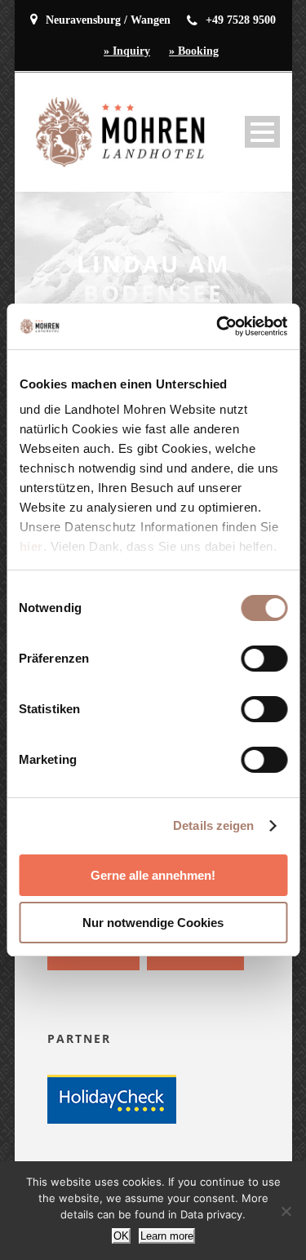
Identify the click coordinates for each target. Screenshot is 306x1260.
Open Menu (262, 132)
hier (30, 546)
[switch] (264, 659)
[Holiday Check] (111, 1098)
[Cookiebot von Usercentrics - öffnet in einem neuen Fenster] (218, 326)
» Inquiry (127, 51)
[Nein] (285, 1211)
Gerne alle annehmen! (153, 875)
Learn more (166, 1236)
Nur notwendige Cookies (153, 922)
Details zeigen (213, 825)
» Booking (194, 51)
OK (121, 1236)
